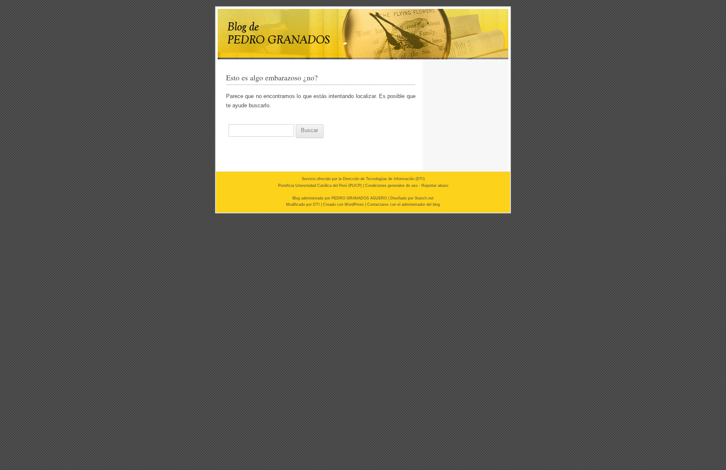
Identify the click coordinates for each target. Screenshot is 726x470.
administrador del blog (421, 204)
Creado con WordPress (343, 204)
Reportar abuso (434, 185)
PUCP (355, 185)
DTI (420, 179)
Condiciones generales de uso (391, 185)
